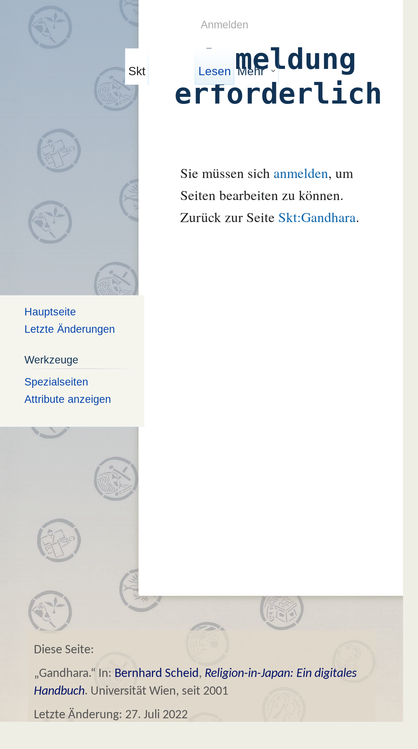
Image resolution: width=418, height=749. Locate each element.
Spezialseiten (56, 381)
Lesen (214, 71)
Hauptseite (50, 311)
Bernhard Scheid (157, 673)
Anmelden (224, 25)
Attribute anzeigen (67, 399)
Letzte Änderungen (69, 329)
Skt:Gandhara (317, 217)
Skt (136, 71)
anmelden (301, 172)
